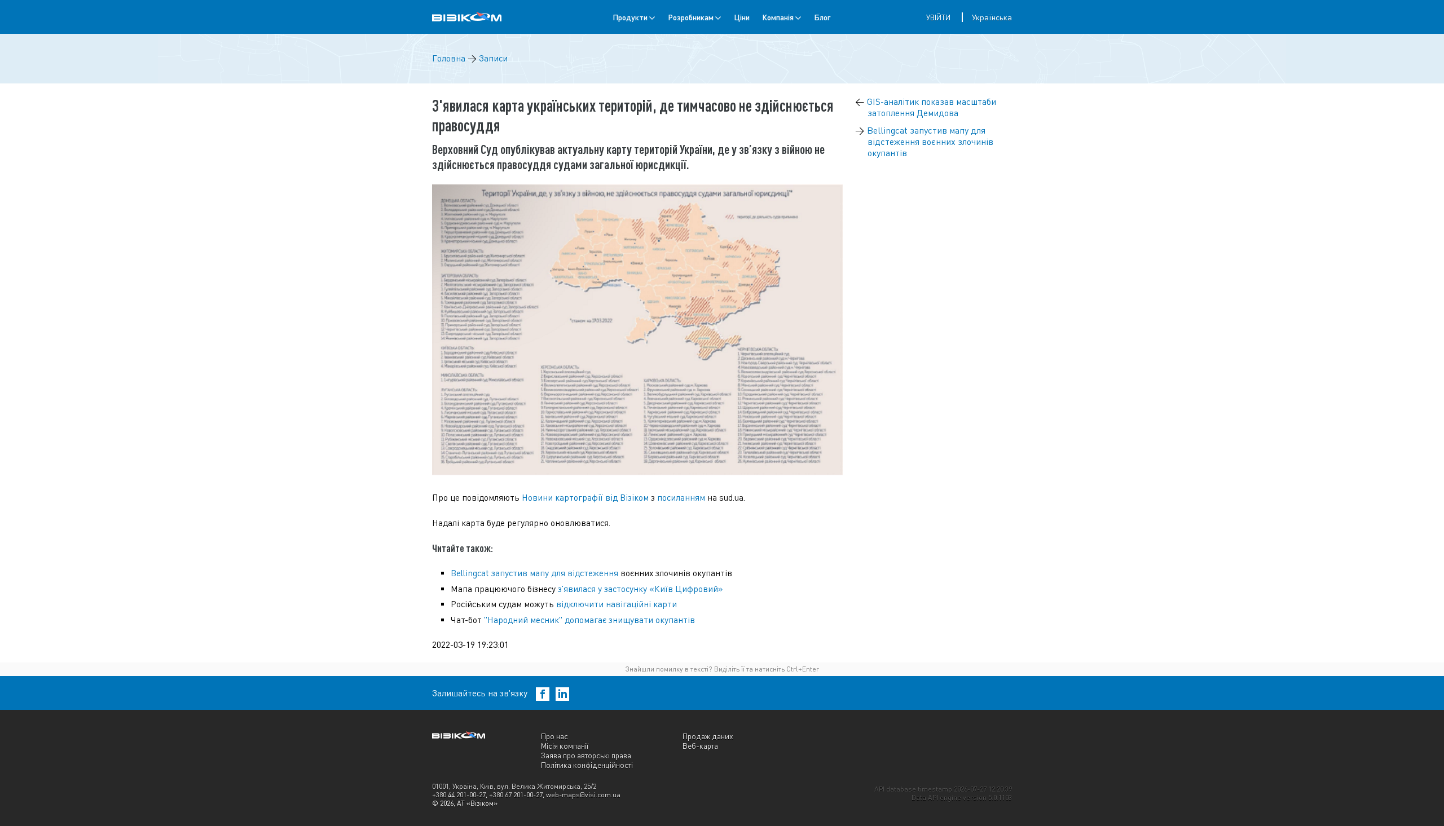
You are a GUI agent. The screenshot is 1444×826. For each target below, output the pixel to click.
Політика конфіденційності (587, 765)
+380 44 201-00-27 (459, 794)
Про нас (554, 736)
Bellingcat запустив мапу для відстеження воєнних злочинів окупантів (930, 141)
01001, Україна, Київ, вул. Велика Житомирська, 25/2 (514, 786)
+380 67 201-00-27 (516, 794)
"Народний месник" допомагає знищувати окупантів (589, 620)
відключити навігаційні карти (616, 604)
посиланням (681, 497)
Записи (493, 58)
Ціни (742, 17)
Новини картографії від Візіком (585, 497)
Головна (448, 58)
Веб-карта (700, 745)
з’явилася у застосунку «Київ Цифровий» (640, 589)
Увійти (938, 17)
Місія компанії (564, 745)
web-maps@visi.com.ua (583, 794)
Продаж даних (708, 736)
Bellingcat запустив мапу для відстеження (534, 573)
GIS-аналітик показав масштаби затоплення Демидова (931, 107)
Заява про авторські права (586, 755)
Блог (822, 17)
